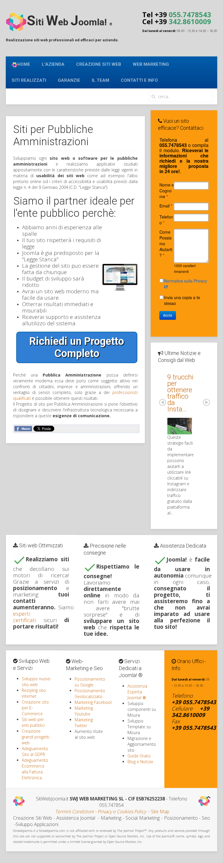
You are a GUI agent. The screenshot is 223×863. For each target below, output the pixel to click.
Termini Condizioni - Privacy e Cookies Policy (100, 811)
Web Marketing (151, 64)
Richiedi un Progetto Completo (76, 347)
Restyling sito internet (34, 693)
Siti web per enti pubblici (33, 722)
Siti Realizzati (29, 80)
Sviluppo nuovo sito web (36, 681)
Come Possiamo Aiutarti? (165, 243)
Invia (167, 315)
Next (206, 402)
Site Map (160, 811)
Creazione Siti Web (98, 64)
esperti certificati (24, 617)
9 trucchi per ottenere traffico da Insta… (180, 393)
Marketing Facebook (94, 702)
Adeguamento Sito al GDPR (35, 751)
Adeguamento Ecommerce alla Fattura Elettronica (35, 768)
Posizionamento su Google (90, 682)
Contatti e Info (139, 80)
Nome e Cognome (166, 190)
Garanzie (69, 80)
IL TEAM (100, 80)
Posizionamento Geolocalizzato (90, 693)
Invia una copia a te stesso (182, 300)
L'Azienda (53, 64)
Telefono (166, 219)
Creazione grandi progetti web (35, 736)
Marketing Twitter (84, 722)
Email (165, 206)
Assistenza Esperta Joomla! (137, 691)
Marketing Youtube (84, 711)
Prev (162, 402)
